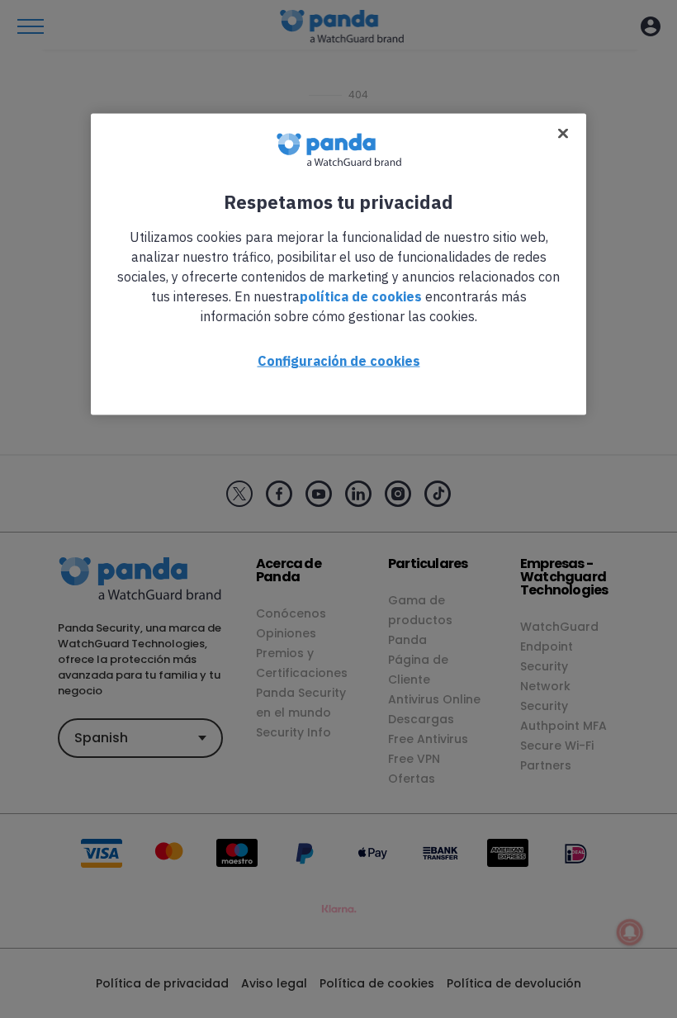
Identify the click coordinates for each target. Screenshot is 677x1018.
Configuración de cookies (339, 360)
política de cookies (361, 295)
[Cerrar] (563, 133)
